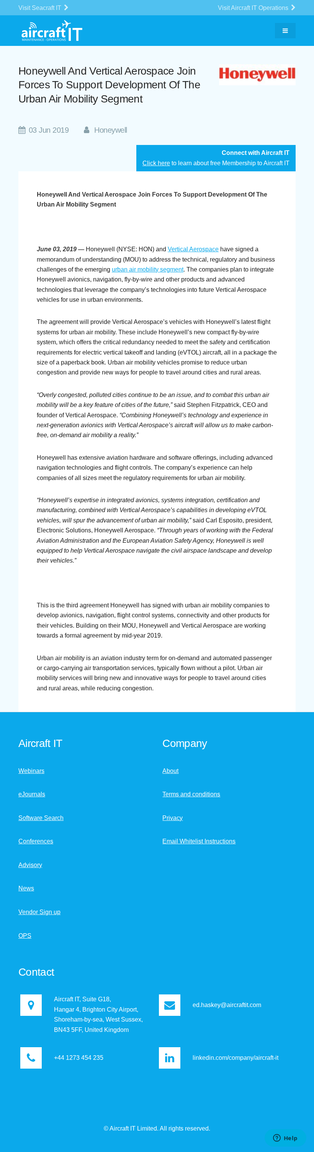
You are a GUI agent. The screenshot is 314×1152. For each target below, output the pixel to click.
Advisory (30, 865)
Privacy (172, 818)
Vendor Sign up (39, 912)
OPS (24, 935)
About (170, 771)
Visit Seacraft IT (40, 8)
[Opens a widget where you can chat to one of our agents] (285, 1138)
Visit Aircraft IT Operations (254, 8)
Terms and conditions (191, 794)
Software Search (41, 818)
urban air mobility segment (147, 269)
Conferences (35, 841)
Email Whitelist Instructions (199, 841)
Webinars (31, 771)
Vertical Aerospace (193, 249)
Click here (156, 163)
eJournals (31, 794)
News (26, 888)
